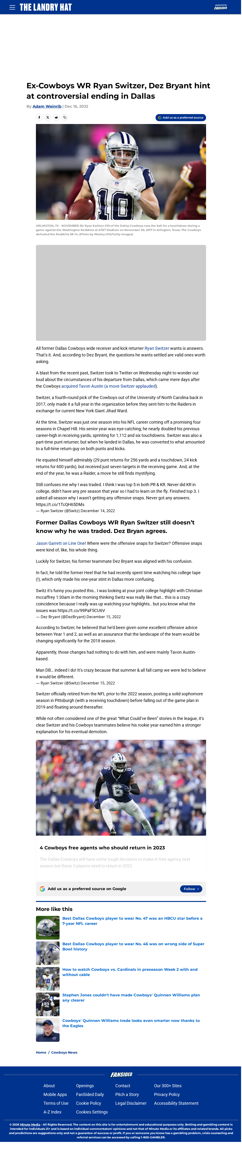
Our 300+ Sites (168, 1085)
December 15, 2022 (103, 616)
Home (41, 1052)
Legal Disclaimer (131, 1103)
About (49, 1085)
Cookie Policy (88, 1103)
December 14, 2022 (98, 510)
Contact (122, 1085)
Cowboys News (64, 1052)
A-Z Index (52, 1111)
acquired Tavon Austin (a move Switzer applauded (108, 386)
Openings (85, 1085)
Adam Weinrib (47, 106)
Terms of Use (56, 1103)
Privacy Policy (167, 1094)
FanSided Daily (90, 1094)
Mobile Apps (55, 1094)
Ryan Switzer (157, 348)
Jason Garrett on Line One (60, 543)
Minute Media (30, 1124)
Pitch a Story (127, 1094)
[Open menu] (12, 7)
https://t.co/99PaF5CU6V (81, 610)
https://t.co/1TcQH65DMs (60, 504)
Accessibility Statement (176, 1103)
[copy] (64, 117)
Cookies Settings (92, 1111)
